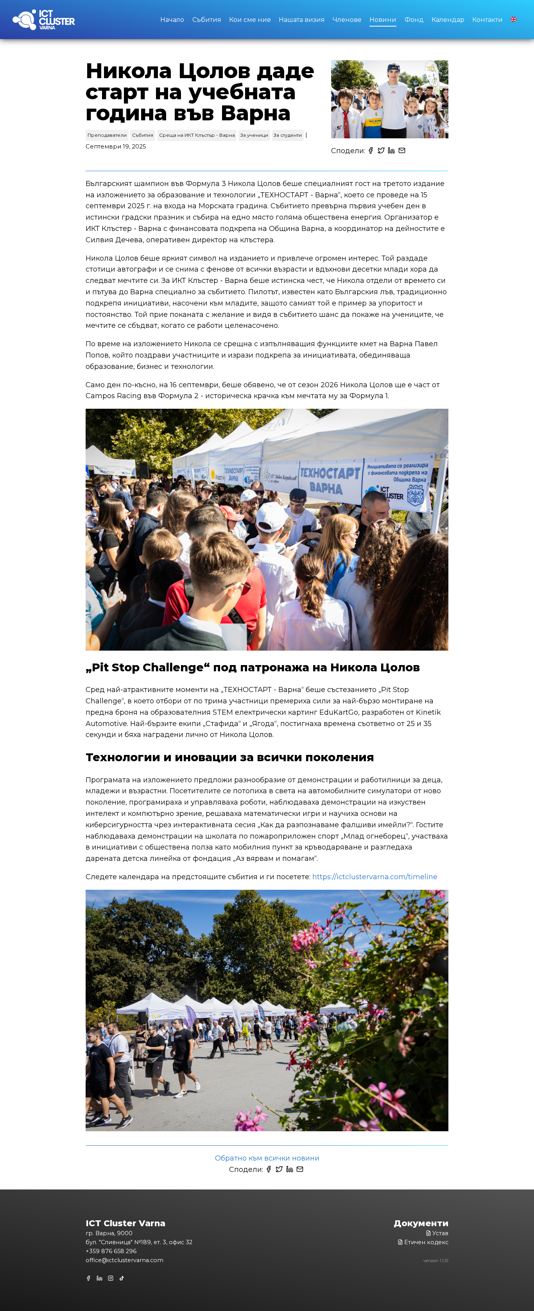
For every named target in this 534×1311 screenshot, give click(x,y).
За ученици (254, 135)
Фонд (414, 19)
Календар (448, 19)
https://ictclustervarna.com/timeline (374, 877)
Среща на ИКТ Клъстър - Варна (197, 135)
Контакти (487, 19)
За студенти (288, 135)
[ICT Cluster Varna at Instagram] (111, 1278)
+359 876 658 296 (111, 1251)
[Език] (514, 19)
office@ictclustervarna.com (124, 1260)
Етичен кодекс (426, 1242)
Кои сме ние (250, 19)
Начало (172, 19)
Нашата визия (302, 19)
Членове (347, 19)
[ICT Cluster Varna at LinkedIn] (100, 1278)
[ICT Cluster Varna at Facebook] (90, 1278)
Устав (440, 1233)
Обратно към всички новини (267, 1158)
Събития (206, 19)
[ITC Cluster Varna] (44, 21)
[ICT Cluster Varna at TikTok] (122, 1278)
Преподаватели (107, 135)
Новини (382, 19)
